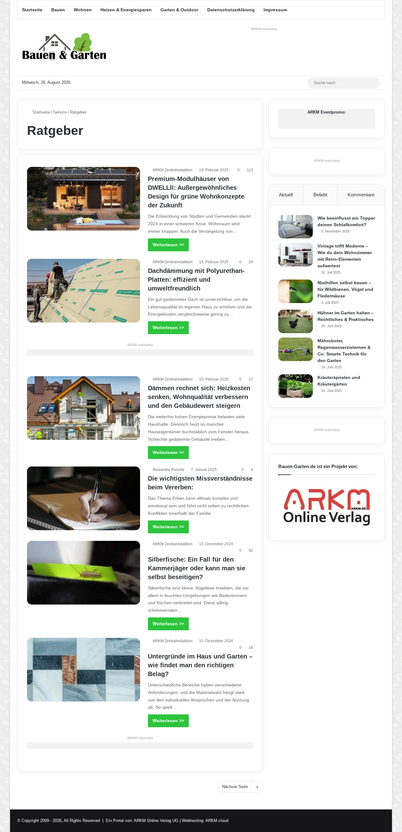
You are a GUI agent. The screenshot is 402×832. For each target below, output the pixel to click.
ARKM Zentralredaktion (173, 170)
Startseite (32, 9)
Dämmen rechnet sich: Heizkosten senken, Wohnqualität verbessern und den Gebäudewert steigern (199, 397)
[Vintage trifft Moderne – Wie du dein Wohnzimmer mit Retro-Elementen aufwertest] (295, 254)
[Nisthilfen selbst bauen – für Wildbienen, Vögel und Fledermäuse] (295, 291)
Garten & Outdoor (179, 9)
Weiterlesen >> (168, 244)
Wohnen (83, 9)
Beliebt (320, 194)
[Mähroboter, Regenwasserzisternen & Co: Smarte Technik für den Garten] (295, 349)
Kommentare (361, 194)
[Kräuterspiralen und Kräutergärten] (295, 386)
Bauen (58, 9)
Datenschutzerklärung (231, 9)
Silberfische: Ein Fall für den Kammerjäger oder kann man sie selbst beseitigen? (196, 568)
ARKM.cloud (216, 820)
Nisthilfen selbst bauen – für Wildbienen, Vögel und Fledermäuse (345, 289)
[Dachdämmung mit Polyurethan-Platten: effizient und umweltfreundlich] (83, 291)
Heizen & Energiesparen (126, 9)
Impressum (275, 9)
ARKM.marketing (264, 29)
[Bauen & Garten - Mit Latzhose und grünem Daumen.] (64, 47)
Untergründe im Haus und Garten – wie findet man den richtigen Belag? (200, 665)
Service (60, 112)
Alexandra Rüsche (168, 469)
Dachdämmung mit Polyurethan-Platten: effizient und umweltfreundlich (196, 279)
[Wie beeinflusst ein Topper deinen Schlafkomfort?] (295, 226)
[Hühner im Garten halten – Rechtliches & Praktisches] (295, 321)
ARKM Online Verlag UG (156, 820)
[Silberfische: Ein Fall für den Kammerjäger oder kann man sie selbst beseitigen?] (83, 573)
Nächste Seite (235, 786)
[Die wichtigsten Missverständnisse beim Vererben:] (83, 498)
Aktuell (286, 194)
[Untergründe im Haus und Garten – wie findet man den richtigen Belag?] (83, 669)
